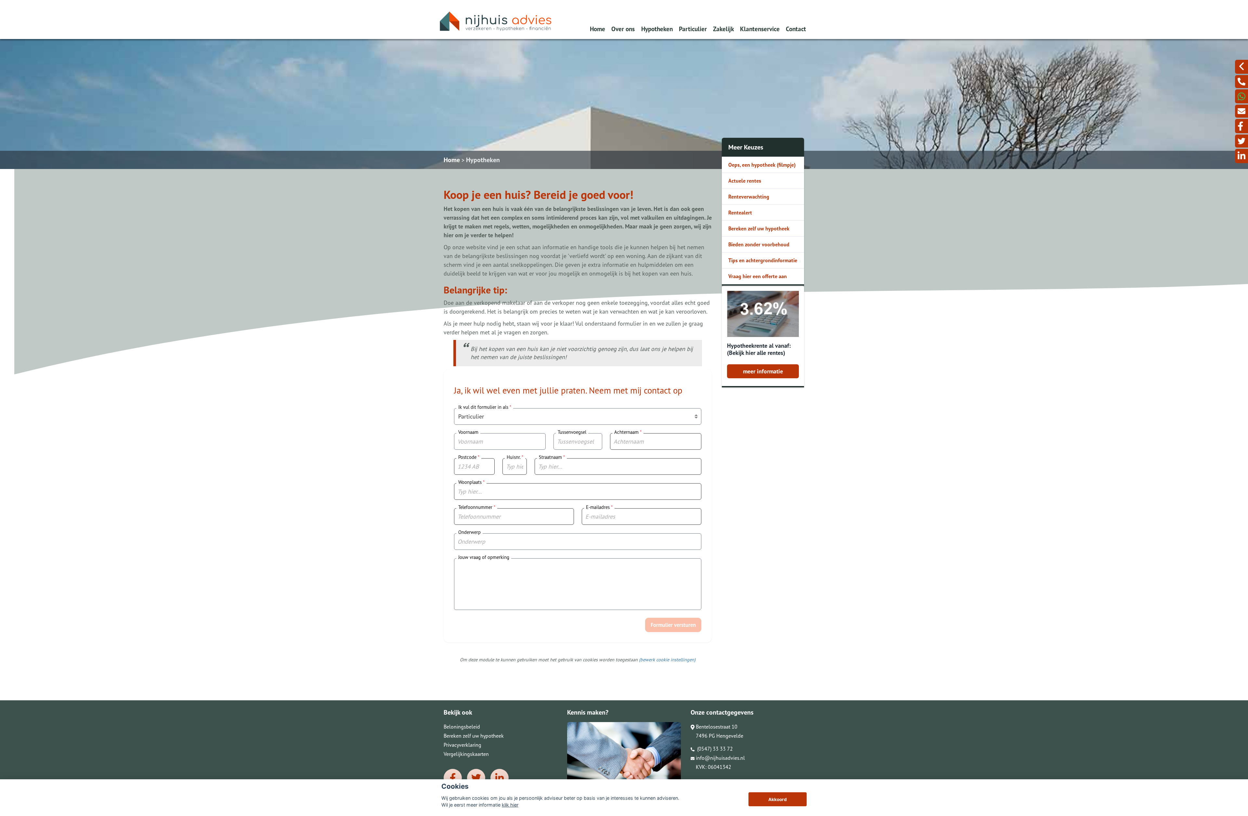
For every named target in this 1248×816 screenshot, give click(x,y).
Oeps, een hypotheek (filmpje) (762, 165)
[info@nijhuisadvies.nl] (1241, 111)
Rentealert (740, 212)
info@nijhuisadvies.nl (720, 758)
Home (597, 29)
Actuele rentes (744, 180)
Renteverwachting (748, 196)
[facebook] (1241, 126)
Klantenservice (760, 29)
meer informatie (763, 371)
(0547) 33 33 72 (714, 748)
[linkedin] (1241, 156)
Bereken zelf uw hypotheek (758, 228)
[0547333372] (1241, 96)
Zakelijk (723, 29)
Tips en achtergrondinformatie (762, 260)
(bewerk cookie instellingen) (667, 659)
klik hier (510, 805)
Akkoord (777, 799)
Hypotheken (657, 29)
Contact (796, 29)
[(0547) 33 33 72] (1241, 81)
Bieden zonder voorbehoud (758, 244)
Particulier (693, 29)
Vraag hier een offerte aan (757, 276)
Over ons (623, 29)
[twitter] (1241, 141)
